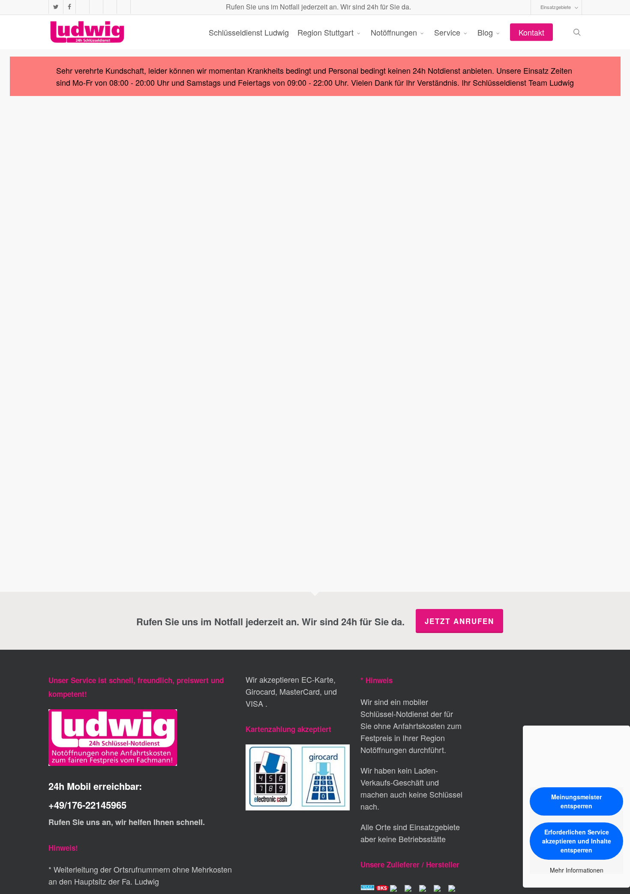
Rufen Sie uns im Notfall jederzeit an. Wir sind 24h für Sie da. (317, 7)
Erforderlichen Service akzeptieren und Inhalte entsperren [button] (576, 841)
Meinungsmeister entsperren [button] (576, 801)
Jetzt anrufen (459, 621)
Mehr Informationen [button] (576, 870)
